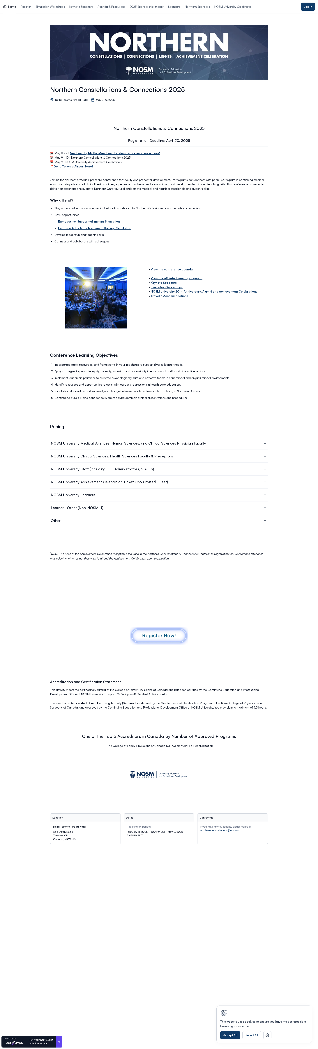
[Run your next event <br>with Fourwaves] (59, 1042)
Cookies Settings (267, 1035)
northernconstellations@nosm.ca (220, 830)
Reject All (251, 1035)
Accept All (230, 1035)
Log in (308, 6)
